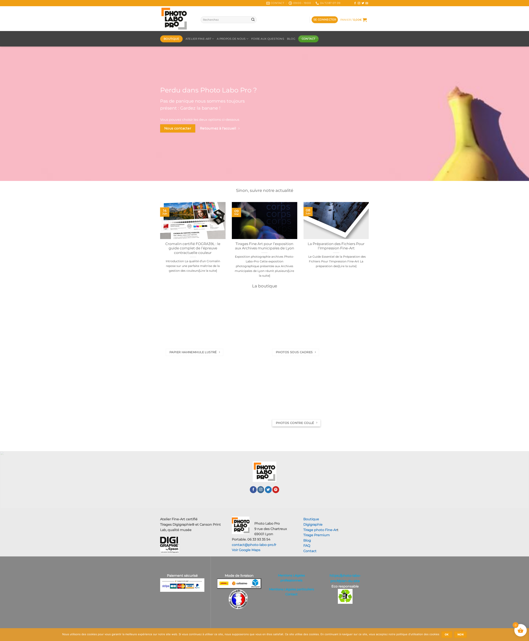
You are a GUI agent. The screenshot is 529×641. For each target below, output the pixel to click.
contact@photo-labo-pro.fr (254, 545)
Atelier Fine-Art (198, 38)
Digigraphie (313, 524)
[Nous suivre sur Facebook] (355, 3)
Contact (310, 551)
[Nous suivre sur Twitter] (363, 3)
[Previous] (159, 245)
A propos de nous (231, 38)
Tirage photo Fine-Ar (320, 530)
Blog (347, 3)
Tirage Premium (316, 535)
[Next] (370, 245)
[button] (325, 19)
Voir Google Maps (246, 550)
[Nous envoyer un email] (367, 3)
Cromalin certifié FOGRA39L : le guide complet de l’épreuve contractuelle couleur (192, 248)
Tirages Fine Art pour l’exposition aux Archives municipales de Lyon (264, 246)
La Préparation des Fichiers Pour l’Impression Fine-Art (336, 246)
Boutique (311, 519)
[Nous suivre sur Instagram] (359, 3)
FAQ (306, 546)
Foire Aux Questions (267, 38)
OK (447, 634)
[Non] (523, 636)
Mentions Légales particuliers (291, 589)
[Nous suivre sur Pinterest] (275, 489)
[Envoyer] (252, 19)
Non (460, 634)
